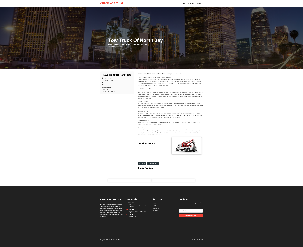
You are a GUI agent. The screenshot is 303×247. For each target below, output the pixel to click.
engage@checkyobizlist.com (137, 212)
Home (183, 3)
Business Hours (106, 87)
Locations (190, 3)
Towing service (125, 44)
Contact (155, 211)
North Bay (117, 44)
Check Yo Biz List (111, 3)
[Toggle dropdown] (202, 3)
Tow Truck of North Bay (108, 91)
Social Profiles (106, 89)
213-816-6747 (132, 216)
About (199, 3)
